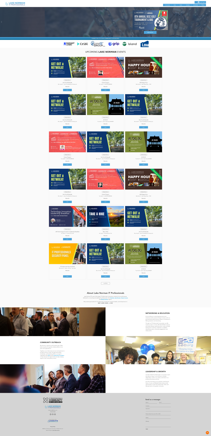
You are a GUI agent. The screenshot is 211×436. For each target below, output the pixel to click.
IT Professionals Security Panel (67, 266)
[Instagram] (55, 414)
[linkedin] (50, 414)
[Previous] (1, 22)
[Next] (209, 22)
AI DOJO (105, 120)
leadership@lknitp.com (52, 410)
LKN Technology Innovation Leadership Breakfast (67, 231)
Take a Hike (105, 231)
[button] (167, 5)
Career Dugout (105, 82)
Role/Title (147, 408)
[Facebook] (53, 414)
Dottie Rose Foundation (59, 355)
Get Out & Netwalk (67, 82)
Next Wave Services (56, 430)
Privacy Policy (52, 426)
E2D (49, 355)
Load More (106, 283)
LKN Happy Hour (144, 82)
